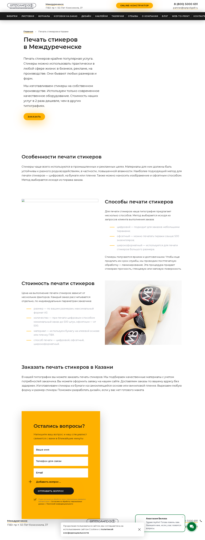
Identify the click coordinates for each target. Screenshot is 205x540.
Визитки (12, 16)
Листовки (27, 16)
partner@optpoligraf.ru (185, 7)
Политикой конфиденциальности (59, 504)
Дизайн (86, 16)
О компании (150, 16)
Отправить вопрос (51, 491)
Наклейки (101, 16)
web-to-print (181, 16)
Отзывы (133, 16)
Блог (165, 16)
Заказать (34, 116)
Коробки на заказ (65, 16)
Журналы (44, 16)
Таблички (118, 16)
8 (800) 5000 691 (186, 4)
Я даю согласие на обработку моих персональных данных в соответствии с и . (62, 501)
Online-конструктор (134, 5)
